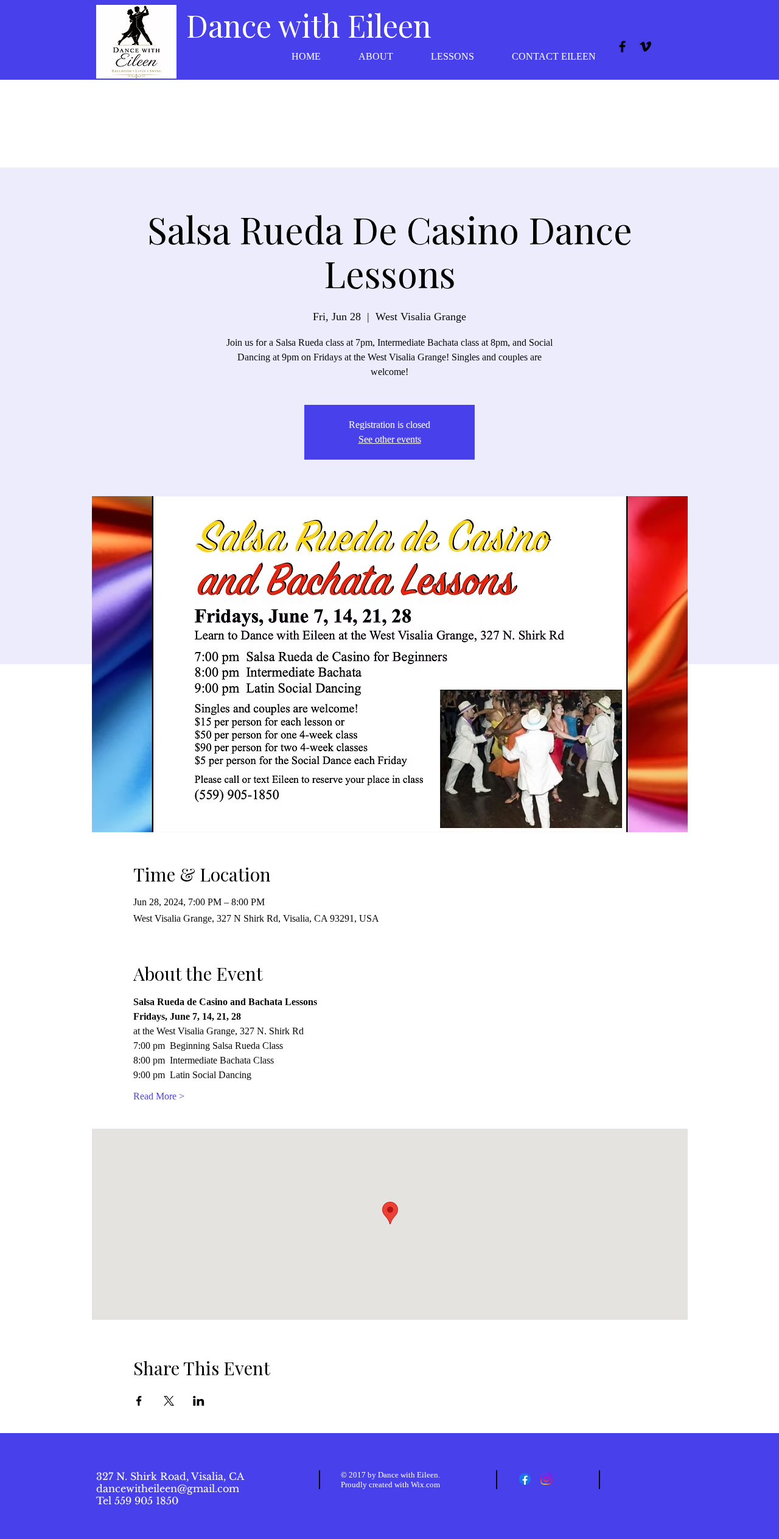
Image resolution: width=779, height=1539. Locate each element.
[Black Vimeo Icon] (645, 46)
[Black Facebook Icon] (622, 46)
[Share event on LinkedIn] (198, 1401)
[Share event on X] (169, 1401)
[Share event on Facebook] (139, 1401)
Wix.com (425, 1484)
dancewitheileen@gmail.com (167, 1488)
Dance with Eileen (308, 25)
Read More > (158, 1096)
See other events (389, 439)
